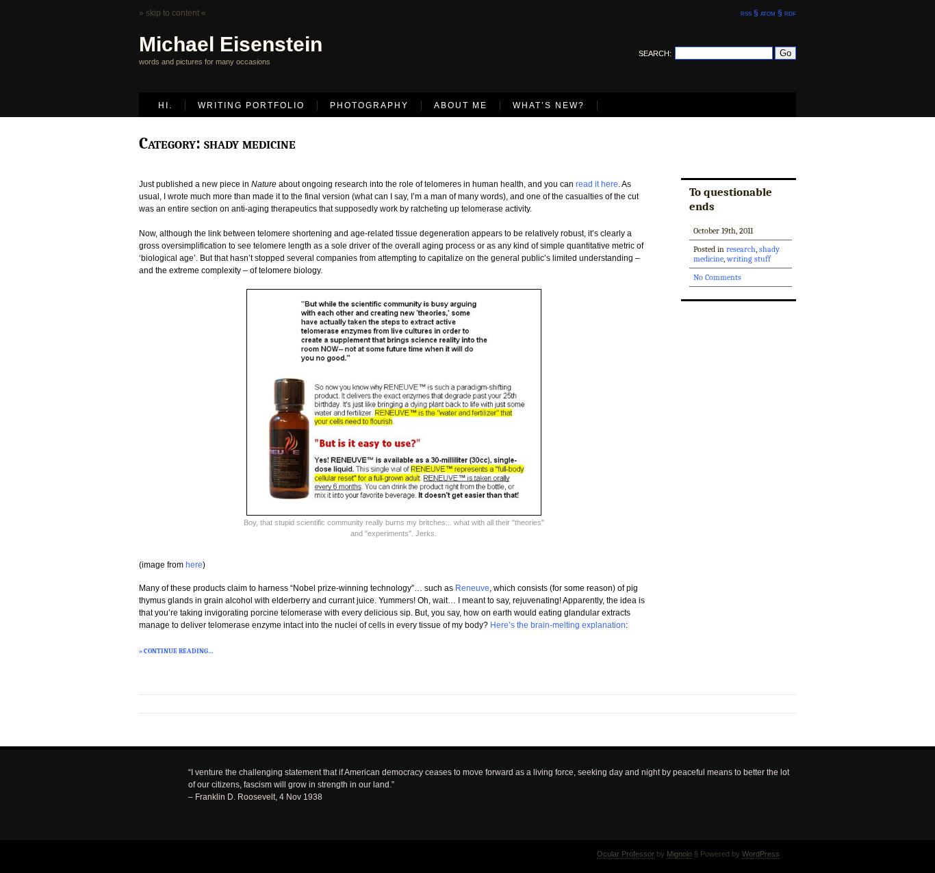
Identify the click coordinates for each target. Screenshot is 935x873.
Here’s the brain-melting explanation (558, 625)
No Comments (717, 277)
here (194, 565)
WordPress (761, 854)
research (741, 249)
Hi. (165, 105)
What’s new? (549, 105)
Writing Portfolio (251, 105)
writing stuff (749, 259)
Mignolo (679, 854)
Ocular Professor (625, 854)
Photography (369, 105)
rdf (790, 13)
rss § (749, 13)
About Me (460, 105)
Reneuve (472, 588)
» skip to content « (172, 13)
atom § (771, 13)
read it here (597, 184)
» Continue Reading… (176, 651)
